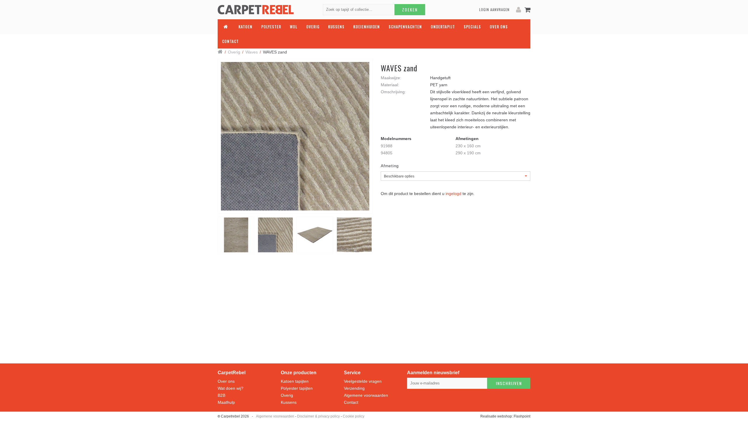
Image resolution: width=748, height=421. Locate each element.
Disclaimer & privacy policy (318, 416)
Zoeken (410, 9)
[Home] (220, 52)
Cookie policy (353, 416)
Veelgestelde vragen (363, 381)
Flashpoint (522, 416)
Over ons (226, 381)
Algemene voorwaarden (366, 395)
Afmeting (390, 165)
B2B (221, 395)
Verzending (354, 388)
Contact (351, 402)
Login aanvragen (494, 9)
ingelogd (453, 193)
